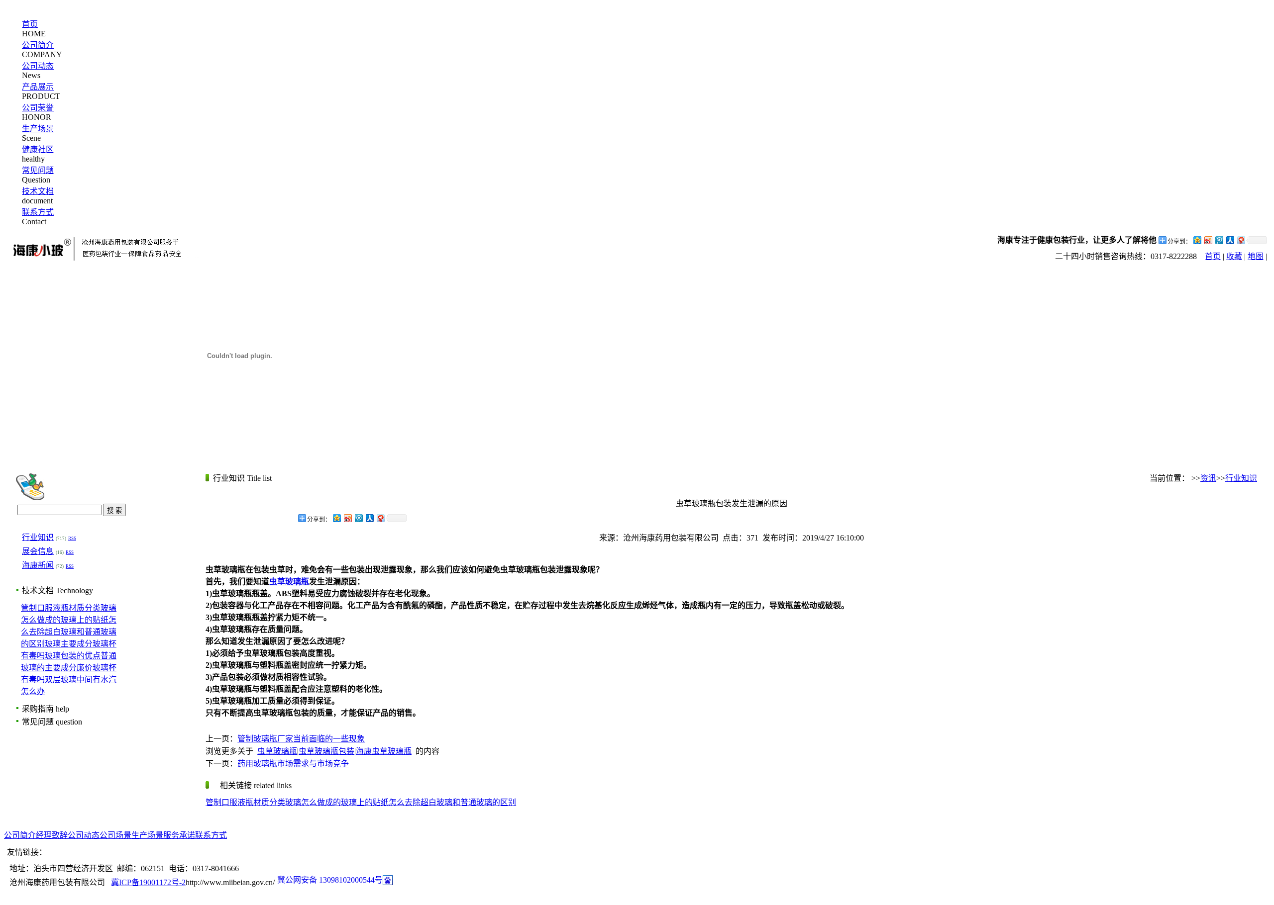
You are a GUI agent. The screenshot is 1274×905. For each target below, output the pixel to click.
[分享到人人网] (1229, 240)
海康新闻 (38, 565)
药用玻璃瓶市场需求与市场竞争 (293, 763)
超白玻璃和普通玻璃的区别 (468, 802)
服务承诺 (179, 835)
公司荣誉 (38, 107)
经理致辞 (52, 835)
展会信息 (38, 551)
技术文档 (38, 191)
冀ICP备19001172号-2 (148, 882)
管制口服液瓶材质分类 (61, 608)
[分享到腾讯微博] (1218, 240)
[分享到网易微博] (1240, 240)
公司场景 (115, 835)
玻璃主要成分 (69, 643)
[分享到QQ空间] (1196, 240)
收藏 (1234, 256)
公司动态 (38, 66)
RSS (72, 538)
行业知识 (38, 537)
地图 (1256, 256)
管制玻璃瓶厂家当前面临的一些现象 (301, 738)
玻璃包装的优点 (73, 655)
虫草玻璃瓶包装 (326, 751)
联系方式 (38, 212)
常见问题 (38, 170)
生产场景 (38, 128)
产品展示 (38, 87)
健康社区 (38, 149)
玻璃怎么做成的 (313, 802)
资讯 (1208, 478)
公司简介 (38, 45)
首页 (30, 24)
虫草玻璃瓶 (277, 751)
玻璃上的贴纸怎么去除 (381, 802)
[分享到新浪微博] (1207, 240)
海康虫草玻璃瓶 (384, 751)
